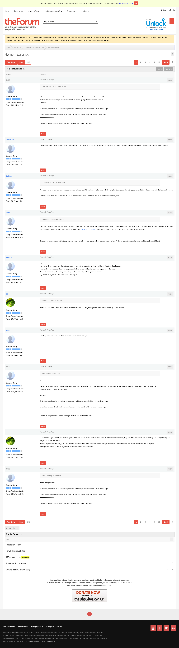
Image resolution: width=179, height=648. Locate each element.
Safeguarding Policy (54, 627)
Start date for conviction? (16, 563)
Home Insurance (53, 47)
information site (33, 641)
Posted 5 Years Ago (47, 80)
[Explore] (171, 21)
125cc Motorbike (17, 557)
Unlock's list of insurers (88, 229)
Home (8, 47)
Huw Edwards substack (16, 551)
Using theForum (37, 627)
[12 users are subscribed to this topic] (172, 54)
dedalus (9, 176)
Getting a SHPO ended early (18, 569)
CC (7, 294)
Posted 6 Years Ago (47, 294)
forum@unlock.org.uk (100, 40)
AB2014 (8, 212)
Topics (8, 539)
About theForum (9, 627)
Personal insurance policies (34, 47)
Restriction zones (13, 544)
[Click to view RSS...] (23, 69)
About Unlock (23, 627)
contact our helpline (48, 641)
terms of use (150, 37)
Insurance (17, 47)
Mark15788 (10, 140)
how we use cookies (125, 3)
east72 (8, 330)
